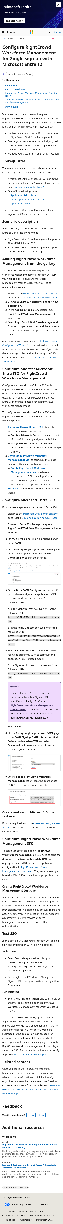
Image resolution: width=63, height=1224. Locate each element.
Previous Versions (27, 1211)
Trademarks (24, 1219)
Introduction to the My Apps (29, 1054)
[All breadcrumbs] (4, 38)
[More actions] (58, 38)
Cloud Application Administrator (28, 199)
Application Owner (21, 203)
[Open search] (50, 32)
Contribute (7, 1215)
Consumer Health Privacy (41, 1215)
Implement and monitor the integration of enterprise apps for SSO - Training (29, 1146)
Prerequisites (11, 85)
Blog (42, 1211)
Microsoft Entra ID (19, 38)
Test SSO (13, 488)
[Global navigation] (3, 32)
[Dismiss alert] (58, 4)
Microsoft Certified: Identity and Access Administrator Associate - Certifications (29, 1166)
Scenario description (15, 89)
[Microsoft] (31, 32)
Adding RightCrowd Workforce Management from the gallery (31, 94)
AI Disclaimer (8, 1211)
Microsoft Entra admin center (39, 293)
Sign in (57, 32)
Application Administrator (25, 195)
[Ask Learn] (53, 38)
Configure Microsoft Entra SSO (25, 427)
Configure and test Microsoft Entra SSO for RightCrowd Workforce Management (32, 101)
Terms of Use (8, 1219)
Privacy (19, 1215)
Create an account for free (27, 187)
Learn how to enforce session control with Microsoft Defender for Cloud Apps (31, 1089)
